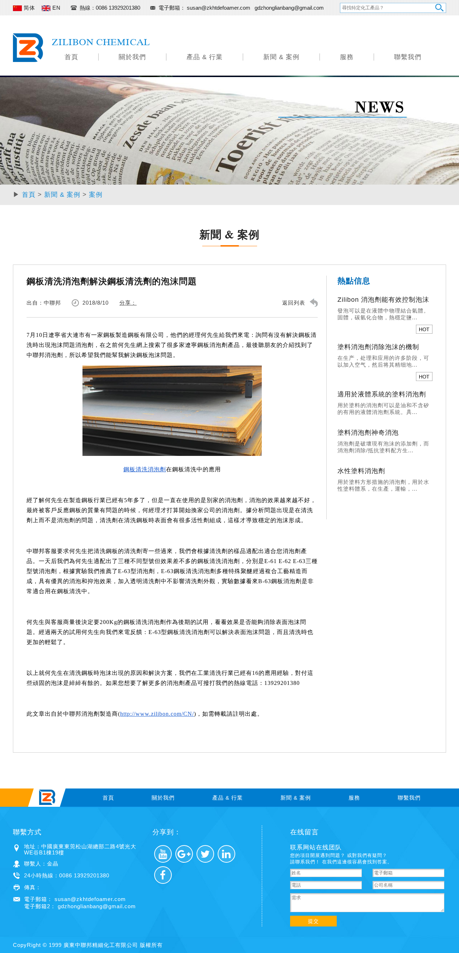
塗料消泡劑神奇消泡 (368, 432)
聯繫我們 (407, 57)
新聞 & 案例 (281, 57)
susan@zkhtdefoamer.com (219, 8)
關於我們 (132, 57)
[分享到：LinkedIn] (226, 854)
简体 (28, 8)
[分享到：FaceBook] (163, 875)
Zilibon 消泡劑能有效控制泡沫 (383, 299)
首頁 (71, 57)
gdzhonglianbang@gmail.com (289, 8)
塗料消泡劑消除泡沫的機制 (378, 347)
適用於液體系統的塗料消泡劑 (381, 394)
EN (56, 8)
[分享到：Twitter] (205, 854)
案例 (96, 194)
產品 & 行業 (204, 57)
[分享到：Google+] (184, 854)
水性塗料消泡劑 (361, 471)
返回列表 (293, 303)
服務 (347, 57)
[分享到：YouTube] (163, 854)
